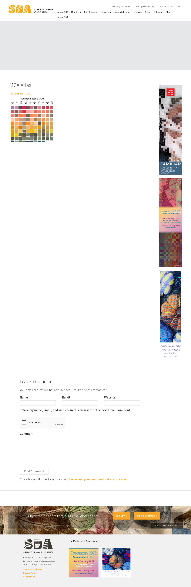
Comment (27, 434)
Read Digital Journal (121, 6)
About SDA (62, 11)
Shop (148, 11)
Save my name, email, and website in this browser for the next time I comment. (76, 410)
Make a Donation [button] (146, 515)
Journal (138, 11)
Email (66, 397)
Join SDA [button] (120, 515)
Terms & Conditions (32, 569)
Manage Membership (145, 6)
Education (105, 11)
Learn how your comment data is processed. (99, 479)
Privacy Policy (29, 573)
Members (76, 11)
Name (24, 397)
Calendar (158, 11)
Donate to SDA (166, 6)
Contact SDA (29, 576)
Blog (168, 11)
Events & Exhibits (122, 11)
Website (109, 397)
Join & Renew (90, 11)
